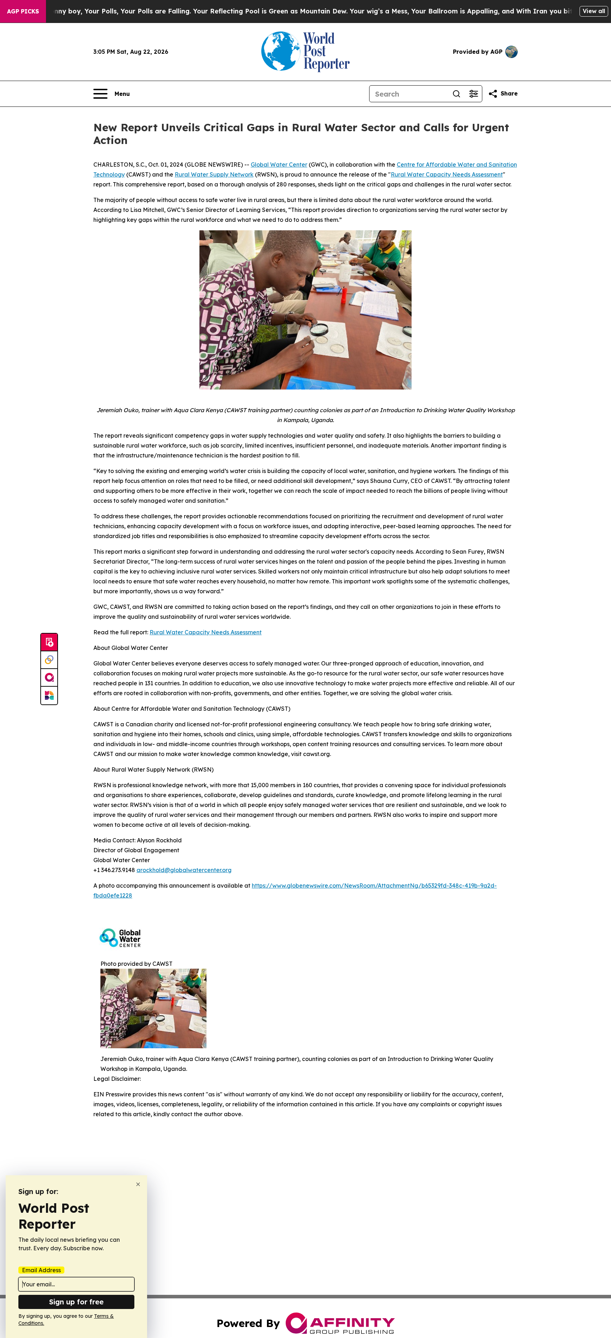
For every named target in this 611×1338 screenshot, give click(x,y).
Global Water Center (279, 164)
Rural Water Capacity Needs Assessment (447, 174)
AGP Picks (23, 11)
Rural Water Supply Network (214, 174)
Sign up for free (76, 1301)
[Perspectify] (49, 660)
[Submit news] (49, 642)
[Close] (138, 1184)
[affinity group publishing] (49, 678)
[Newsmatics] (49, 695)
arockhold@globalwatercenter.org (184, 869)
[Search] (456, 94)
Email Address (41, 1270)
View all (594, 11)
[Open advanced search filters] (473, 94)
